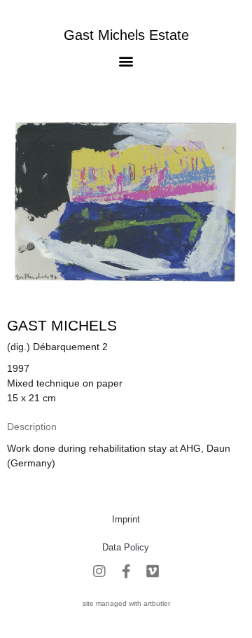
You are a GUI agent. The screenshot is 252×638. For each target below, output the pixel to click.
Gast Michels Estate (126, 35)
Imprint (126, 519)
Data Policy (125, 547)
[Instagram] (99, 571)
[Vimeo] (152, 571)
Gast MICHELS (62, 325)
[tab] (32, 426)
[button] (126, 60)
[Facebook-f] (126, 571)
